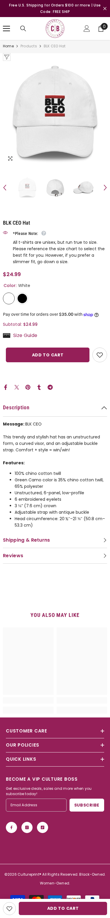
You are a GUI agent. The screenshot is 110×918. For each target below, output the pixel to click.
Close (105, 8)
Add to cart (48, 355)
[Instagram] (27, 827)
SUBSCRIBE (86, 805)
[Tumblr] (39, 387)
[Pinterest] (28, 387)
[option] (55, 113)
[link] (28, 700)
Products (29, 46)
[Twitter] (16, 387)
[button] (4, 187)
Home (8, 46)
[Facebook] (5, 387)
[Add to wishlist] (99, 355)
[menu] (6, 28)
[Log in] (87, 28)
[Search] (23, 28)
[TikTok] (42, 827)
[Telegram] (50, 387)
